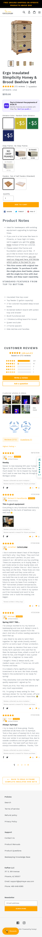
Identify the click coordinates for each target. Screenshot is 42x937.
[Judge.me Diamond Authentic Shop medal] (14, 426)
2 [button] (18, 765)
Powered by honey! (29, 929)
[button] (8, 86)
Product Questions (13, 851)
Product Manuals (12, 844)
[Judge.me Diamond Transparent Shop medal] (26, 426)
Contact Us (10, 838)
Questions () (26, 439)
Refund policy (11, 815)
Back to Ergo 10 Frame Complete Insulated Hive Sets (21, 780)
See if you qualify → (24, 109)
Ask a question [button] (21, 384)
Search (8, 802)
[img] (8, 453)
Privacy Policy (11, 821)
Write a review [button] (21, 378)
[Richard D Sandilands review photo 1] (8, 521)
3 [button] (21, 765)
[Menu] (39, 12)
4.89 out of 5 (27, 353)
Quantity (6, 194)
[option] (10, 63)
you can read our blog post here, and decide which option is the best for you (23, 259)
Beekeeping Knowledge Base (17, 857)
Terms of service (12, 809)
